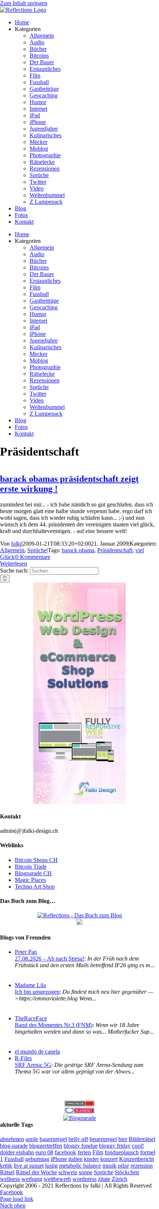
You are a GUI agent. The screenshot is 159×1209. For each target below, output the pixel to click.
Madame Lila (30, 985)
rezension (142, 1165)
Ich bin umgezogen (37, 992)
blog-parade (14, 1146)
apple (32, 1139)
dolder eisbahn (17, 1152)
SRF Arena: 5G (33, 1065)
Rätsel (7, 1172)
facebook (65, 1152)
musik (109, 1165)
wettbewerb (57, 1179)
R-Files (23, 1058)
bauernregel (53, 1139)
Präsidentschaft (114, 550)
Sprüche (37, 550)
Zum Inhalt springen (23, 3)
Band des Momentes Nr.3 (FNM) (53, 1025)
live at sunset (29, 1165)
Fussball (14, 1159)
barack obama (78, 550)
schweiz (67, 1172)
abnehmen (12, 1139)
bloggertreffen (45, 1146)
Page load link (16, 1199)
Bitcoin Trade (31, 866)
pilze (123, 1165)
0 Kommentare (33, 557)
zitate (104, 1179)
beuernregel (103, 1139)
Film (97, 1152)
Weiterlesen (13, 563)
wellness (10, 1179)
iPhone (59, 1159)
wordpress (84, 1179)
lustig (51, 1165)
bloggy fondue (81, 1146)
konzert (109, 1159)
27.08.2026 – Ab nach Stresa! (49, 958)
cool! (138, 1146)
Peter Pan (26, 952)
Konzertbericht (136, 1159)
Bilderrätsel (142, 1139)
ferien (84, 1152)
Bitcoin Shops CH (36, 860)
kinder (91, 1159)
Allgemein (12, 550)
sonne (85, 1172)
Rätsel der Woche (36, 1172)
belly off (78, 1139)
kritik (6, 1165)
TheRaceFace (31, 1018)
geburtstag (37, 1159)
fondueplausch (122, 1152)
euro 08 (44, 1152)
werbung (31, 1179)
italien (75, 1159)
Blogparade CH (33, 873)
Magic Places (30, 880)
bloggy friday (115, 1146)
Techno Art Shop (35, 886)
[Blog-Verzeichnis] (79, 1111)
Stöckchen (127, 1172)
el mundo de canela (37, 1051)
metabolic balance (80, 1165)
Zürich (119, 1179)
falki (16, 543)
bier (122, 1139)
